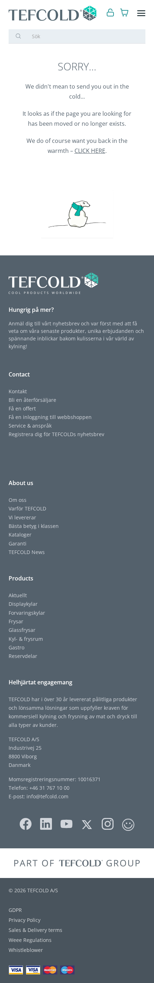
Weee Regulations (30, 940)
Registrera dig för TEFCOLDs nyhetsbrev (56, 434)
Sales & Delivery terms (35, 930)
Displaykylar (23, 603)
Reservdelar (23, 656)
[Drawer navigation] (141, 13)
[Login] (110, 13)
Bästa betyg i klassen (34, 526)
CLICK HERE (89, 151)
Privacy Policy (24, 920)
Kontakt (18, 391)
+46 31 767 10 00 (48, 787)
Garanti (18, 543)
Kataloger (20, 534)
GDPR (15, 910)
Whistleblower (26, 950)
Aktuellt (18, 595)
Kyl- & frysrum (26, 638)
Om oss (18, 500)
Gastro (16, 647)
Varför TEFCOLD (27, 508)
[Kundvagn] (124, 13)
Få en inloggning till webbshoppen (50, 417)
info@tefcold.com (47, 796)
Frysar (16, 621)
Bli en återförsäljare (32, 399)
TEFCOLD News (27, 552)
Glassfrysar (22, 630)
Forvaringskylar (27, 612)
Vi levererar (22, 517)
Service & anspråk (30, 425)
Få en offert (22, 408)
